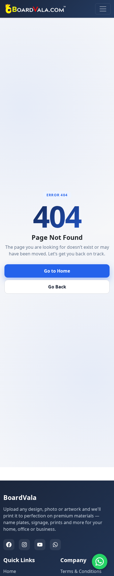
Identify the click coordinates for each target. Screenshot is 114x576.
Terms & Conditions (81, 571)
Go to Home (57, 271)
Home (9, 571)
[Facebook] (8, 544)
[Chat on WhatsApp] (99, 561)
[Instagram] (24, 544)
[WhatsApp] (55, 544)
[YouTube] (39, 544)
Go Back (57, 287)
